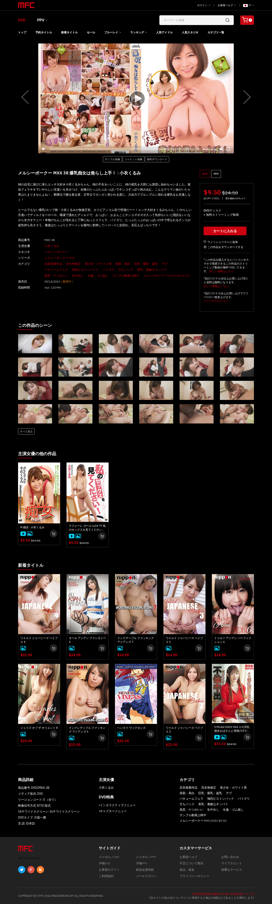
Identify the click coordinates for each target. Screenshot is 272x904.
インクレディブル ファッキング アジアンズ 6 (87, 729)
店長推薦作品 (53, 264)
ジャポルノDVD (109, 857)
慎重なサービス (231, 870)
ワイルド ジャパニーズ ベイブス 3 (184, 640)
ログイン (202, 5)
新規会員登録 (145, 870)
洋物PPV (141, 863)
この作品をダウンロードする (225, 247)
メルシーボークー (56, 252)
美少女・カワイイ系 (98, 264)
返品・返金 (187, 870)
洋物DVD (104, 863)
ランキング (137, 32)
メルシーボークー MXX (59, 258)
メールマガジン (146, 876)
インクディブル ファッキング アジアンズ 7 (135, 640)
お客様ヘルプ (226, 5)
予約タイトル (43, 32)
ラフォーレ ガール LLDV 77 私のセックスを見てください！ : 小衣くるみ (87, 528)
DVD (22, 20)
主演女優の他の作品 (37, 453)
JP (250, 5)
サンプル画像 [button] (112, 159)
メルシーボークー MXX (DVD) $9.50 (166, 276)
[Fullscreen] (228, 149)
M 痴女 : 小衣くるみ (32, 527)
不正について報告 (191, 863)
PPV (40, 20)
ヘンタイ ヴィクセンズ (131, 728)
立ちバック (125, 270)
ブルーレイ (111, 32)
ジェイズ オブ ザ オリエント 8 (39, 728)
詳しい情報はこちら (221, 271)
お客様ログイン (109, 870)
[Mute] (221, 149)
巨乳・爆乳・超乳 (146, 264)
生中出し (78, 276)
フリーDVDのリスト (216, 301)
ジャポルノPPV (146, 857)
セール (91, 32)
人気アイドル (164, 32)
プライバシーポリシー (194, 876)
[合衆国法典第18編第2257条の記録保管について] (223, 894)
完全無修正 (73, 264)
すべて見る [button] (26, 431)
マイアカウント (231, 863)
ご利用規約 (106, 876)
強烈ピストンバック (85, 270)
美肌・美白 (122, 264)
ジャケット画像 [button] (133, 159)
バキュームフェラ (56, 270)
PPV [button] (216, 174)
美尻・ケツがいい (56, 276)
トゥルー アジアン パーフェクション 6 (232, 640)
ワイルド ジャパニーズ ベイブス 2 (184, 729)
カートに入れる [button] (225, 231)
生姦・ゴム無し (98, 276)
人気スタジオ (190, 32)
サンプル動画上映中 (125, 276)
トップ (22, 32)
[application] (136, 98)
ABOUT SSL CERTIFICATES (29, 858)
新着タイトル (69, 32)
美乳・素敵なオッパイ (152, 270)
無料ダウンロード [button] (157, 159)
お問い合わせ (230, 857)
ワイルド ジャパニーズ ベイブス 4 (39, 640)
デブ (165, 264)
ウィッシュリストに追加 (222, 242)
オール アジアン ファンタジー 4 (87, 640)
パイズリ (109, 270)
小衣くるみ (51, 246)
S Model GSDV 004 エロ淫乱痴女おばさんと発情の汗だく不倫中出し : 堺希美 (232, 729)
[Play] (136, 98)
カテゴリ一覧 (216, 32)
